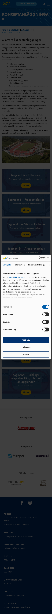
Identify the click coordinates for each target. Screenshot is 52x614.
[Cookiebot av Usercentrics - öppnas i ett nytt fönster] (38, 258)
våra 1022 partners (17, 277)
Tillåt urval (26, 347)
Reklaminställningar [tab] (36, 265)
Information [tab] (20, 265)
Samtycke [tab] (7, 265)
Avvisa (26, 354)
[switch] (45, 314)
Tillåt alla (26, 340)
